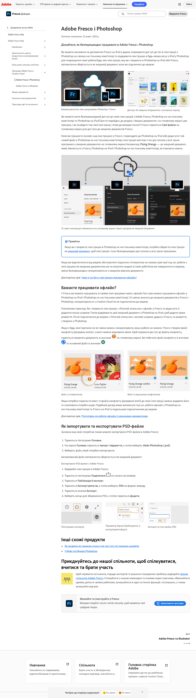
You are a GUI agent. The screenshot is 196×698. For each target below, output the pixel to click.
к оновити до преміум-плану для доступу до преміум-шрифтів (102, 546)
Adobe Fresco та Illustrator (27, 86)
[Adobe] (6, 4)
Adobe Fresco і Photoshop (28, 80)
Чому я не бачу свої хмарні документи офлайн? (109, 277)
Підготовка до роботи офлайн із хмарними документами (114, 416)
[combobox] (142, 14)
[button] (179, 4)
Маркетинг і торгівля (85, 4)
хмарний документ (79, 251)
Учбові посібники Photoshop (81, 551)
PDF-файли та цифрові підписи (54, 4)
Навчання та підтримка (114, 4)
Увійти (189, 4)
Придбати (139, 4)
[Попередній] (93, 641)
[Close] (142, 691)
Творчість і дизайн (24, 4)
